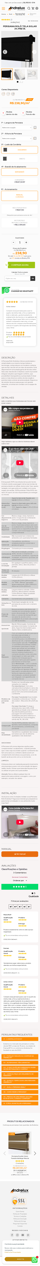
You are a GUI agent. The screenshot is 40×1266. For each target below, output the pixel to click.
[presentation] (5, 52)
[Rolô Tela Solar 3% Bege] (3, 94)
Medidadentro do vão (10, 113)
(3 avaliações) (15, 20)
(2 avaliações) (20, 1163)
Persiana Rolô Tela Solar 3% (20, 14)
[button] (17, 82)
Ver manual (20, 854)
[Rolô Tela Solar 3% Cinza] (13, 94)
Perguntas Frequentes (20, 1224)
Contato (20, 1226)
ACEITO (20, 1259)
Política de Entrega (20, 1221)
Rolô (10, 14)
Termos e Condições (20, 1216)
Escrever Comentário (20, 877)
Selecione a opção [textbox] (9, 128)
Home (3, 14)
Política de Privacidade (20, 1214)
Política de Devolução (20, 1219)
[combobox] (16, 127)
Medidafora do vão (29, 113)
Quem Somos (20, 1211)
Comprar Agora (20, 265)
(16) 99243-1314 (29, 3)
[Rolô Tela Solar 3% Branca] (8, 94)
